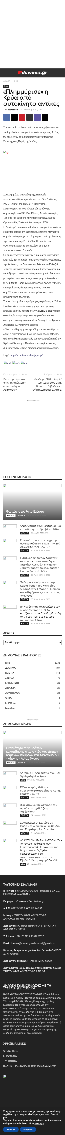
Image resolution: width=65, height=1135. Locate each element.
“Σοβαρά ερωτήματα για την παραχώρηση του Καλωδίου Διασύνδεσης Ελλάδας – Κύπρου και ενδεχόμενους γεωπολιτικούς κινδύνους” (40, 589)
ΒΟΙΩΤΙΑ (10, 516)
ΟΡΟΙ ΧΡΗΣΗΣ (10, 1051)
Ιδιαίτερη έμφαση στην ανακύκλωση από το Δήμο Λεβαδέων (14, 384)
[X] (14, 117)
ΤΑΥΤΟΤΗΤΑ (10, 1061)
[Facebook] (6, 117)
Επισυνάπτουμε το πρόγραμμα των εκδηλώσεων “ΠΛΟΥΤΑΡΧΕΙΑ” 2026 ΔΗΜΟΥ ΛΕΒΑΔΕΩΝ (40, 543)
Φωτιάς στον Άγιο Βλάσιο (25, 511)
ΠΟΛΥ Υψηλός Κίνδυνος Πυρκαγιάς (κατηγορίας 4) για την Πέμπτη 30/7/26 (40, 790)
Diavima (21, 516)
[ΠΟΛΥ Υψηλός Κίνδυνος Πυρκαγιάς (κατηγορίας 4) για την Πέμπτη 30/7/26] (10, 791)
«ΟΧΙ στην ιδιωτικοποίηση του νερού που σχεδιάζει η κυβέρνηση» (38, 808)
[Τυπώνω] (29, 117)
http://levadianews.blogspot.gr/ (26, 355)
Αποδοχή (10, 1129)
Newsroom (13, 110)
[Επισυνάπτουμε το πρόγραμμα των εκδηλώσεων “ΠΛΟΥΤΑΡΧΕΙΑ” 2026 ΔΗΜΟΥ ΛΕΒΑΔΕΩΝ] (10, 544)
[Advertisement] (32, 34)
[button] (5, 72)
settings (39, 1123)
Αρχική (6, 81)
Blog (16, 81)
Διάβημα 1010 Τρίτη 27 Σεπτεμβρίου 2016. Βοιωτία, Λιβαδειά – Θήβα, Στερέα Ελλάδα (47, 384)
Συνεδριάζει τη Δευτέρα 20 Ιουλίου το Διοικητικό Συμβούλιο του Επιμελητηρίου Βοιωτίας (40, 826)
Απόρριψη (28, 1129)
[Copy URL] (45, 117)
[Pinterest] (22, 117)
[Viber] (37, 117)
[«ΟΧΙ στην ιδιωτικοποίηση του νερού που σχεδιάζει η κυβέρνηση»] (10, 809)
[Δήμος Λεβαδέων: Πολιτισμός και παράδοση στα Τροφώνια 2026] (10, 529)
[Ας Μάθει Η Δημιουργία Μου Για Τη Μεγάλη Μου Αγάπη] (10, 776)
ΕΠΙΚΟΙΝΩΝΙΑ (10, 1056)
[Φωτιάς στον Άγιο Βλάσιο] (32, 502)
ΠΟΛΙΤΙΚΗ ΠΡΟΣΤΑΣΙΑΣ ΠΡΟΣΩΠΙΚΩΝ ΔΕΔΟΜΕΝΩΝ (29, 1066)
